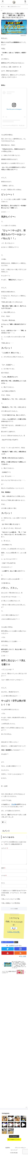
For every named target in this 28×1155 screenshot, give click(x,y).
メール (4, 875)
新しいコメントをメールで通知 (11, 899)
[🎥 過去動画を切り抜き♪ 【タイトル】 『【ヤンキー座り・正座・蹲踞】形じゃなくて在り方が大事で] (4, 1125)
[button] (25, 581)
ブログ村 (13, 804)
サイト (3, 883)
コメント (4, 848)
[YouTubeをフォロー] (7, 953)
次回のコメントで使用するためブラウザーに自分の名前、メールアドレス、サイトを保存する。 (14, 893)
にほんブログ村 (13, 932)
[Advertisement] (14, 1040)
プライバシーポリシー (20, 1147)
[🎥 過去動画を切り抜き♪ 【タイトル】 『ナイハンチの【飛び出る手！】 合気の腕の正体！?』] (23, 1125)
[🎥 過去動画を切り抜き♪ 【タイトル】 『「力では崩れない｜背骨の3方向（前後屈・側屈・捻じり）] (11, 1118)
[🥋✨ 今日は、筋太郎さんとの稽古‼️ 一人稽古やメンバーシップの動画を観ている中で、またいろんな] (4, 1118)
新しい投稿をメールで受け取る (11, 903)
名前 (3, 868)
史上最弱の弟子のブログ (8, 942)
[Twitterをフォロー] (7, 949)
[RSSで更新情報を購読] (20, 953)
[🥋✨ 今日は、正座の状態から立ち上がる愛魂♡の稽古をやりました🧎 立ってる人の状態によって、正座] (4, 1131)
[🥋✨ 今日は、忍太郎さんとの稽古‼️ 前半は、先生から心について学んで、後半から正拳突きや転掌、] (17, 1118)
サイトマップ (14, 1150)
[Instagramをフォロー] (20, 949)
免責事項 (7, 1147)
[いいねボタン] (3, 822)
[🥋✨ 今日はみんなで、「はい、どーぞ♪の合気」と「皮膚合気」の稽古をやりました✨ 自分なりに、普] (23, 1118)
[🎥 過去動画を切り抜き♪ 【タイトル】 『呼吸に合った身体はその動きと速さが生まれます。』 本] (17, 1125)
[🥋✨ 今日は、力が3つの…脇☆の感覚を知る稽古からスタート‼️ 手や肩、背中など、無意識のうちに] (11, 1131)
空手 (17, 942)
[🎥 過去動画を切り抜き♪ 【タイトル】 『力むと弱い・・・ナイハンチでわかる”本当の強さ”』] (11, 1125)
